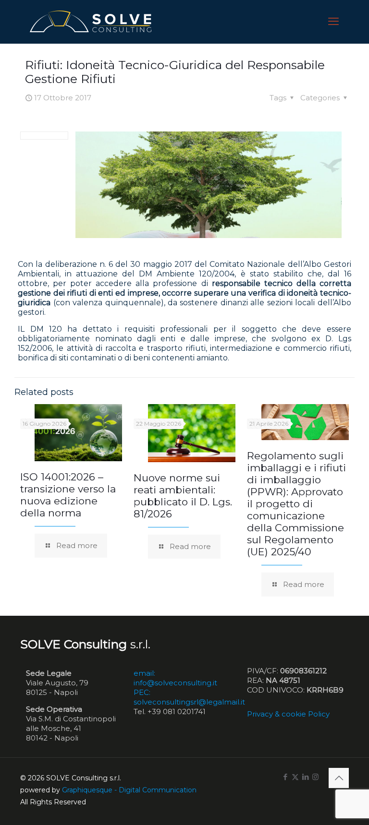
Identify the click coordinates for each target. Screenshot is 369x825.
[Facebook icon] (285, 776)
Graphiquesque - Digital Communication (129, 790)
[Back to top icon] (339, 778)
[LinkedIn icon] (305, 776)
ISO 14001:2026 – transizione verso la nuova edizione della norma (68, 495)
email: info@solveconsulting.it (175, 678)
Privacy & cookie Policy (288, 713)
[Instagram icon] (315, 776)
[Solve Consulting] (92, 21)
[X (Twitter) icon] (295, 776)
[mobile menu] (333, 21)
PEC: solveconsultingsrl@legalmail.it (189, 697)
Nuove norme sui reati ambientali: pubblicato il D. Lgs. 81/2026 (183, 496)
